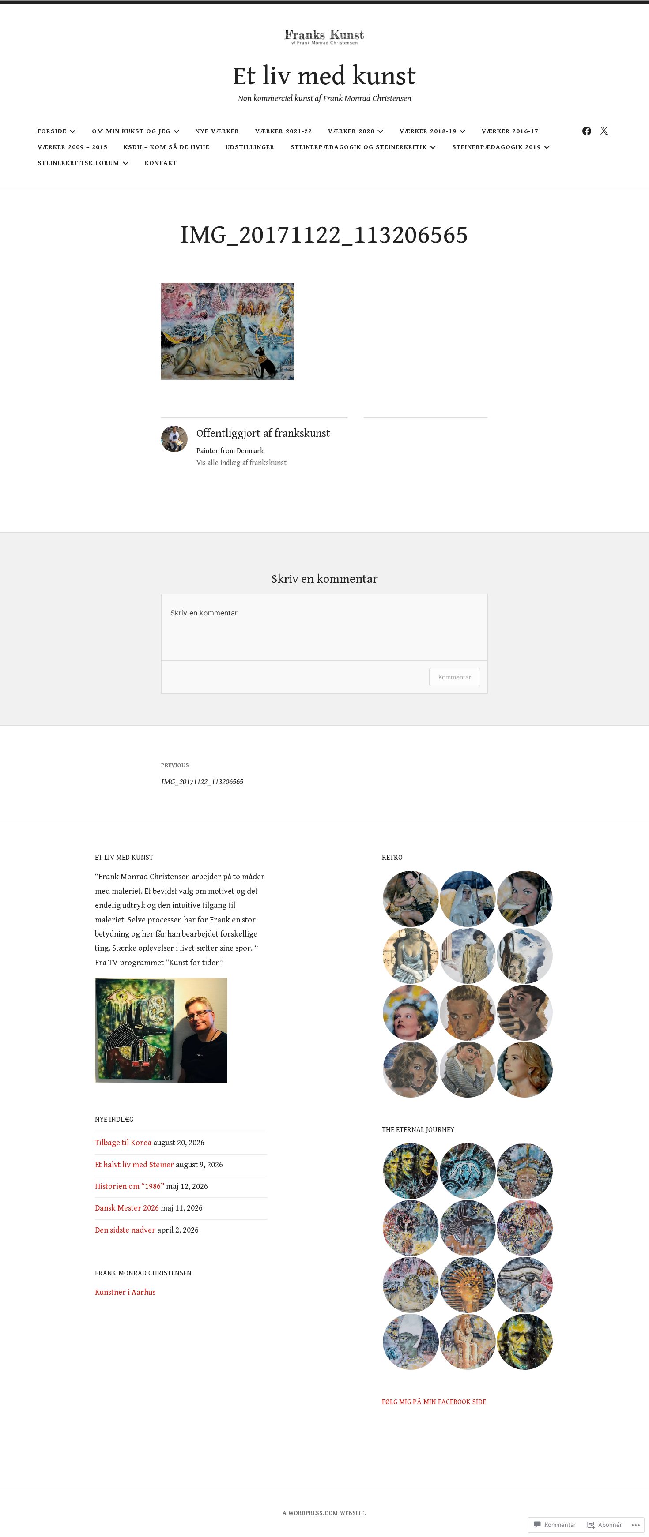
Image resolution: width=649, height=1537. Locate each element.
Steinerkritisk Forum (79, 163)
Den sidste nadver (125, 1230)
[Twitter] (603, 131)
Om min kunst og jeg (131, 131)
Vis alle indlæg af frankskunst (241, 463)
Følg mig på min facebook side (434, 1402)
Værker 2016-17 (510, 131)
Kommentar (454, 677)
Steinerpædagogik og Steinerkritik (359, 147)
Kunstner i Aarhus (125, 1292)
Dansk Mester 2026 (127, 1208)
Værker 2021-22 (283, 131)
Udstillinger (250, 147)
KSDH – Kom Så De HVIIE (167, 147)
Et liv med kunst (324, 76)
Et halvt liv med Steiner (134, 1165)
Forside (52, 131)
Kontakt (161, 163)
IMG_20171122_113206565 (202, 774)
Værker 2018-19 (428, 131)
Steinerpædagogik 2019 (496, 147)
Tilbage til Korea (123, 1142)
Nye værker (217, 131)
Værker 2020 (351, 131)
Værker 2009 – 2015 (73, 147)
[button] (410, 899)
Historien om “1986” (129, 1186)
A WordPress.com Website (323, 1513)
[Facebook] (586, 131)
